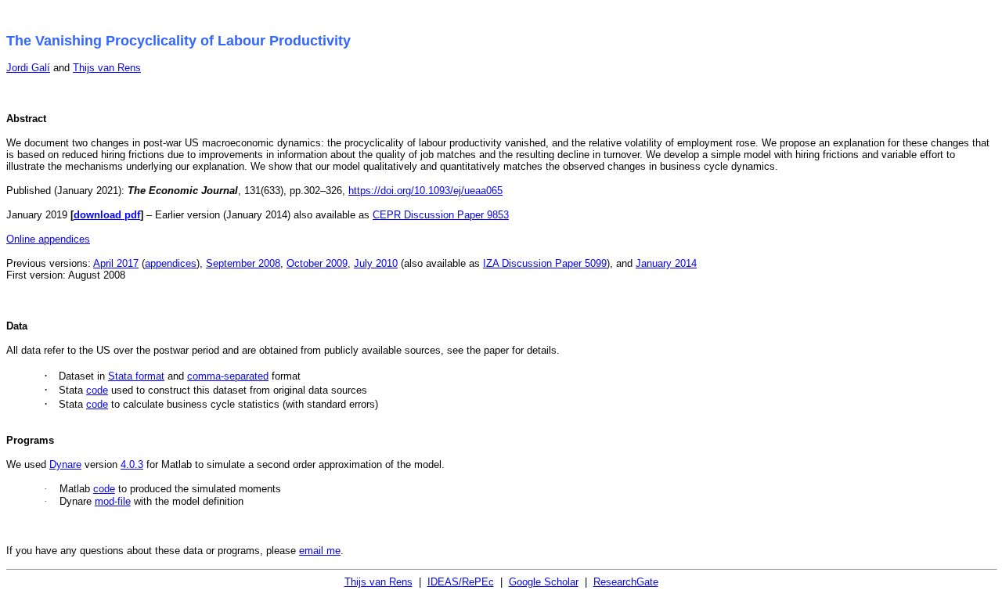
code (97, 390)
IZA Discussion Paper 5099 (545, 263)
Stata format (136, 376)
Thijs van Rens (107, 68)
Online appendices (48, 239)
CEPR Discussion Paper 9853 (441, 215)
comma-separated (228, 376)
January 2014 (666, 263)
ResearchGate (625, 582)
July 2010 (376, 263)
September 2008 (243, 263)
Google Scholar (543, 582)
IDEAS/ (460, 582)
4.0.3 (132, 464)
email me (320, 550)
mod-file (113, 501)
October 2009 (317, 263)
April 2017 (116, 263)
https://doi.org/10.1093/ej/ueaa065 (425, 190)
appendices (170, 263)
